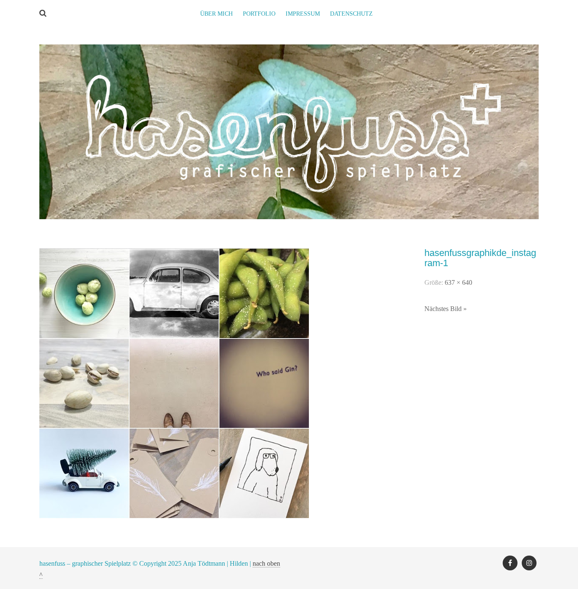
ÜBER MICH (216, 14)
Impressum (303, 14)
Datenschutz (351, 14)
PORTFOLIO (259, 14)
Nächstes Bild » (445, 308)
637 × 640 (458, 282)
